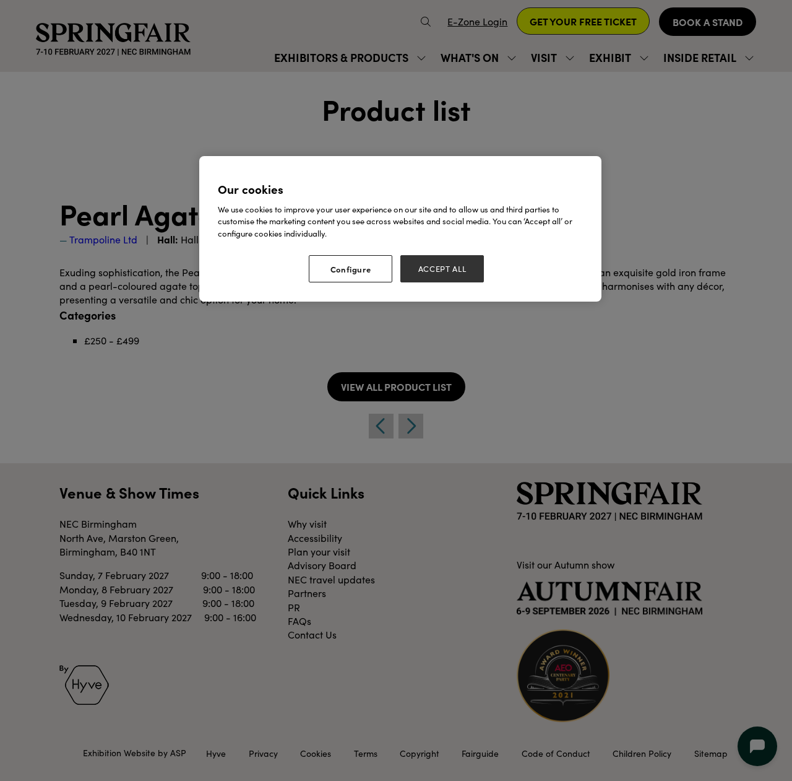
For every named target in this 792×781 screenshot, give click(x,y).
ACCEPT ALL (442, 268)
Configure (350, 268)
